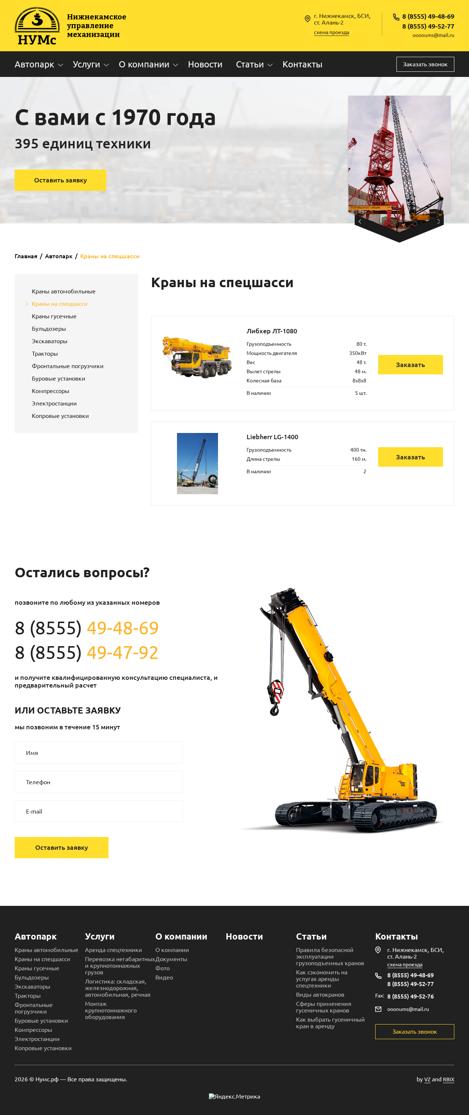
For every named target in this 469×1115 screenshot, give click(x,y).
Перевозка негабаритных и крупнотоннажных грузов (120, 965)
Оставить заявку (60, 180)
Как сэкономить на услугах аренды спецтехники (321, 979)
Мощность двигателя (272, 353)
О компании (144, 64)
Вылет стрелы (264, 371)
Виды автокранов (320, 994)
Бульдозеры (49, 328)
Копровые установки (60, 415)
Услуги (86, 64)
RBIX (448, 1079)
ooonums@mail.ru (433, 35)
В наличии (259, 393)
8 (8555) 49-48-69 (428, 16)
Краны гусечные (54, 316)
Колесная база (264, 381)
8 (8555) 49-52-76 (410, 996)
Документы (171, 959)
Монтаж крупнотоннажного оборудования (111, 1010)
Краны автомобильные (64, 291)
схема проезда (331, 32)
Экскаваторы (49, 341)
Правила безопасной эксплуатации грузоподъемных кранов (330, 956)
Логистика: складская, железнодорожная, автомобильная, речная (118, 988)
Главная (26, 256)
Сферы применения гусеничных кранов (323, 1007)
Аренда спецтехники (113, 950)
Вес (251, 362)
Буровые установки (58, 378)
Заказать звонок (425, 64)
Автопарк (34, 64)
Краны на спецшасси (60, 303)
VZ (427, 1079)
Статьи (250, 64)
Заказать (410, 364)
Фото (162, 968)
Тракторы (45, 353)
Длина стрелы (263, 459)
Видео (164, 977)
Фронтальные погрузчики (68, 366)
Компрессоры (50, 391)
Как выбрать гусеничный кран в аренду (330, 1022)
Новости (205, 64)
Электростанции (54, 403)
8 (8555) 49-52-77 (428, 26)
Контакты (302, 64)
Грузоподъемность (269, 344)
